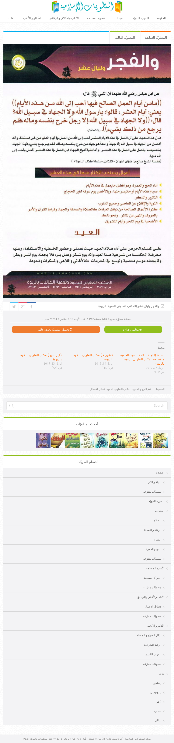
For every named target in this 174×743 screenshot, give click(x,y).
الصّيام (157, 539)
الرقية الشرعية (152, 644)
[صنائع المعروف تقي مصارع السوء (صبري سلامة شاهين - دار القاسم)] (146, 435)
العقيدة (161, 18)
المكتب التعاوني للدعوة (119, 389)
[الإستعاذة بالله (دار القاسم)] (102, 435)
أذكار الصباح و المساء (149, 635)
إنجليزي (157, 682)
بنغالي (157, 710)
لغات (11, 18)
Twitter (14, 306)
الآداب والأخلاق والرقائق (64, 18)
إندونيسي (155, 692)
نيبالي (158, 720)
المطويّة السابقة (156, 37)
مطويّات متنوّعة (152, 491)
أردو (159, 701)
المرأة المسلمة (152, 577)
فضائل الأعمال (97, 389)
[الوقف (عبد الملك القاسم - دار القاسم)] (58, 435)
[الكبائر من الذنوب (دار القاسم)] (131, 435)
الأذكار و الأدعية (32, 18)
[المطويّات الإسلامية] (87, 7)
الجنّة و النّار (154, 482)
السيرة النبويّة (141, 18)
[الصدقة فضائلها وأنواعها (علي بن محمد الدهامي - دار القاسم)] (72, 435)
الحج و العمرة (139, 389)
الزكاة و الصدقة (152, 529)
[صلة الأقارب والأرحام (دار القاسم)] (160, 435)
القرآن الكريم (153, 654)
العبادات (119, 18)
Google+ (22, 306)
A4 (149, 389)
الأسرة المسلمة (96, 18)
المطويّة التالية (125, 37)
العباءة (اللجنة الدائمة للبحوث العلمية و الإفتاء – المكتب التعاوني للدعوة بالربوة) (142, 359)
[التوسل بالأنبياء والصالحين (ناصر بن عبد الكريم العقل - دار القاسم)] (43, 435)
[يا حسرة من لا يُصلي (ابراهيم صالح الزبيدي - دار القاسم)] (116, 435)
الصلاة (157, 520)
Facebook (31, 306)
